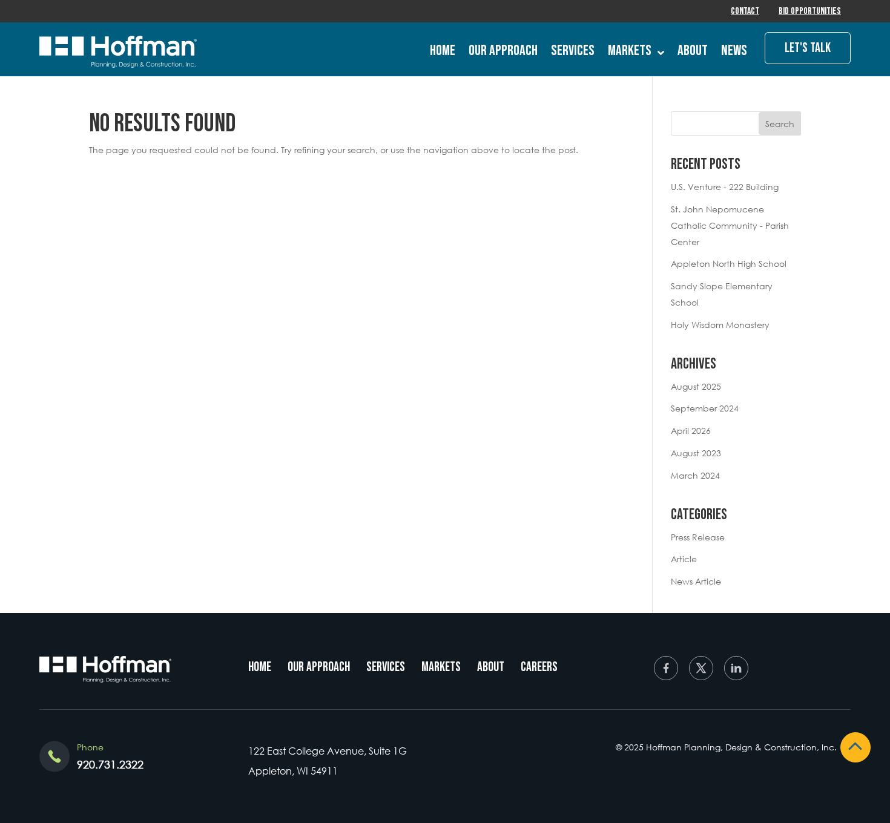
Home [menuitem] (259, 667)
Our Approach (503, 51)
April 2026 (691, 430)
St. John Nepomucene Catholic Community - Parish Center (730, 225)
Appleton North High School (728, 263)
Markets (629, 51)
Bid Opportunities (810, 11)
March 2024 (695, 475)
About (692, 51)
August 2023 (696, 453)
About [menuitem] (490, 667)
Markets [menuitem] (441, 667)
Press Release (698, 537)
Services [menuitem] (385, 667)
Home (442, 51)
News (734, 51)
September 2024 (705, 408)
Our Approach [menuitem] (319, 667)
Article (684, 559)
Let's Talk (808, 48)
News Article (696, 581)
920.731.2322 (110, 764)
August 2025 (696, 386)
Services (573, 51)
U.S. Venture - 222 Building (725, 186)
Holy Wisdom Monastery (720, 324)
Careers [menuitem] (539, 667)
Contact (745, 11)
